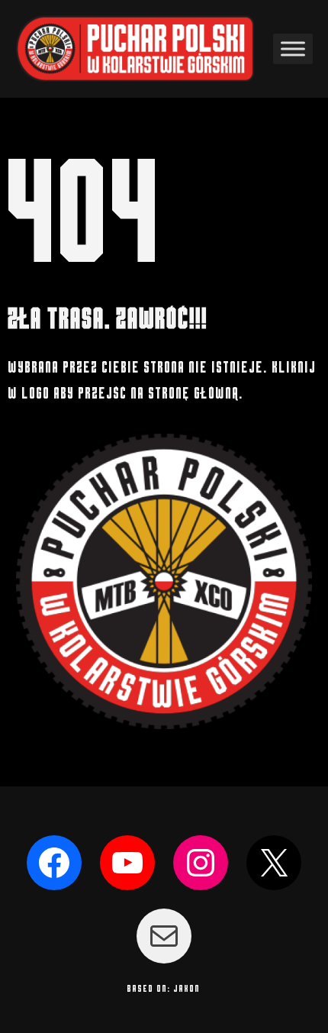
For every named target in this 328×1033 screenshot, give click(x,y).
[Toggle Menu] (293, 48)
